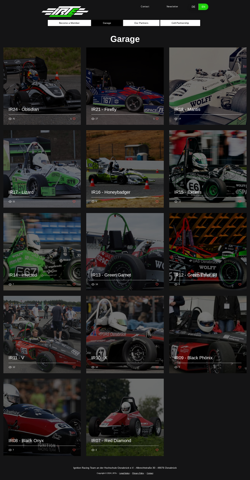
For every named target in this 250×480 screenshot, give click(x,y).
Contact (150, 473)
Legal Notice (124, 473)
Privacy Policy (138, 473)
